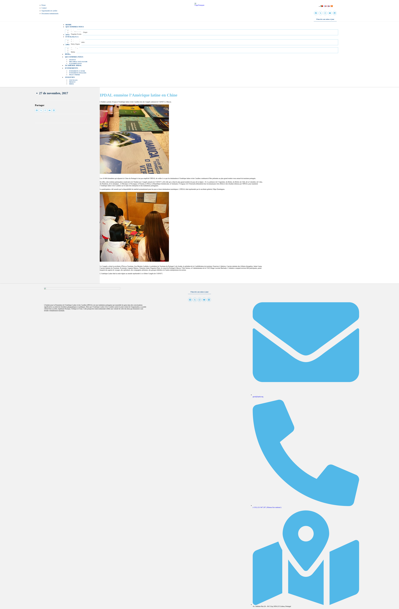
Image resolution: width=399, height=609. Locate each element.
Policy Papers (74, 75)
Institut (72, 60)
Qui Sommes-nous (74, 57)
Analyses (70, 77)
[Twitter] (320, 13)
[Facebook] (316, 13)
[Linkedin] (334, 13)
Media (71, 84)
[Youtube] (330, 13)
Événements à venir (77, 71)
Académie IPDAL (73, 65)
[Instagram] (325, 13)
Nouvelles (73, 80)
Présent (72, 82)
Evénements (71, 68)
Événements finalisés (77, 73)
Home (68, 54)
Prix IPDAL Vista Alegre (78, 61)
